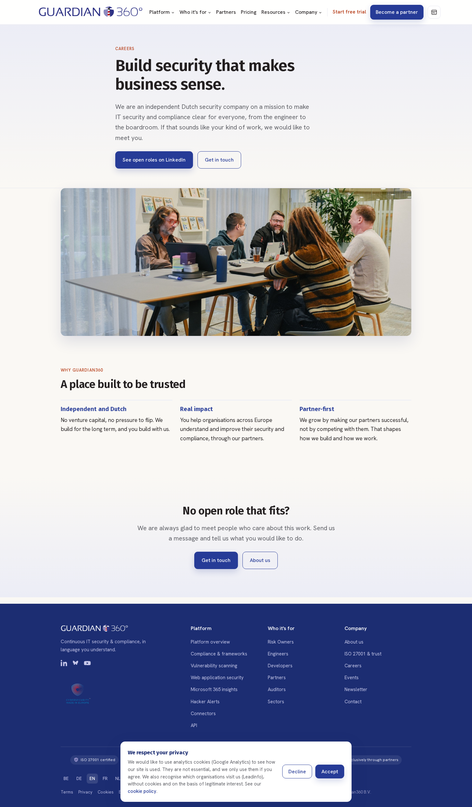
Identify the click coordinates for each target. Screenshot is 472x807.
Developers (280, 665)
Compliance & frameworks (219, 654)
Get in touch (219, 159)
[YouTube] (87, 664)
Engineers (278, 654)
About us (260, 560)
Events (352, 677)
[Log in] (434, 12)
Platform (159, 12)
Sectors (276, 701)
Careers (353, 665)
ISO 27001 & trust (363, 654)
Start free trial (349, 12)
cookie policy (142, 791)
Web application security (217, 677)
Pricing (249, 12)
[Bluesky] (75, 664)
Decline (297, 771)
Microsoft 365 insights (214, 689)
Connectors (203, 713)
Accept (329, 771)
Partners (226, 12)
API (194, 725)
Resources (273, 12)
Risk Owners (281, 642)
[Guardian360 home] (90, 12)
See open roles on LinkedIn (154, 159)
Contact (353, 701)
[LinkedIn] (64, 664)
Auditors (277, 689)
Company (306, 12)
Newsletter (356, 689)
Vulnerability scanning (214, 665)
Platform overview (210, 642)
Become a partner (397, 12)
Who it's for (192, 12)
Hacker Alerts (205, 701)
